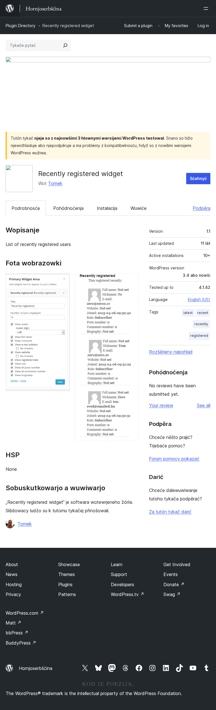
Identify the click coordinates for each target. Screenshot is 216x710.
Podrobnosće (26, 208)
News (11, 574)
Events (170, 574)
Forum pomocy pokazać (174, 458)
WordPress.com (25, 613)
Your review (161, 405)
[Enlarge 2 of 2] (131, 280)
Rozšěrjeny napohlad (171, 352)
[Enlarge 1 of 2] (62, 280)
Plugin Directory (20, 25)
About (12, 564)
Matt (13, 623)
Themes (66, 574)
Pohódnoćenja (68, 208)
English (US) (199, 299)
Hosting (14, 584)
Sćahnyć (198, 178)
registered (199, 335)
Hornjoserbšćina (35, 668)
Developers (122, 584)
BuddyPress (21, 643)
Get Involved (176, 564)
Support (119, 574)
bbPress (17, 633)
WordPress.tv (127, 594)
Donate (173, 584)
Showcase (69, 564)
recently (201, 324)
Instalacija (107, 208)
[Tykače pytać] (65, 45)
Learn (116, 564)
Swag (172, 594)
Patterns (67, 594)
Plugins (65, 584)
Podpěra (201, 208)
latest (188, 313)
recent (202, 313)
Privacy (13, 594)
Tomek (55, 183)
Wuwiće (138, 208)
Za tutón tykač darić (170, 512)
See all (203, 405)
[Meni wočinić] (207, 8)
